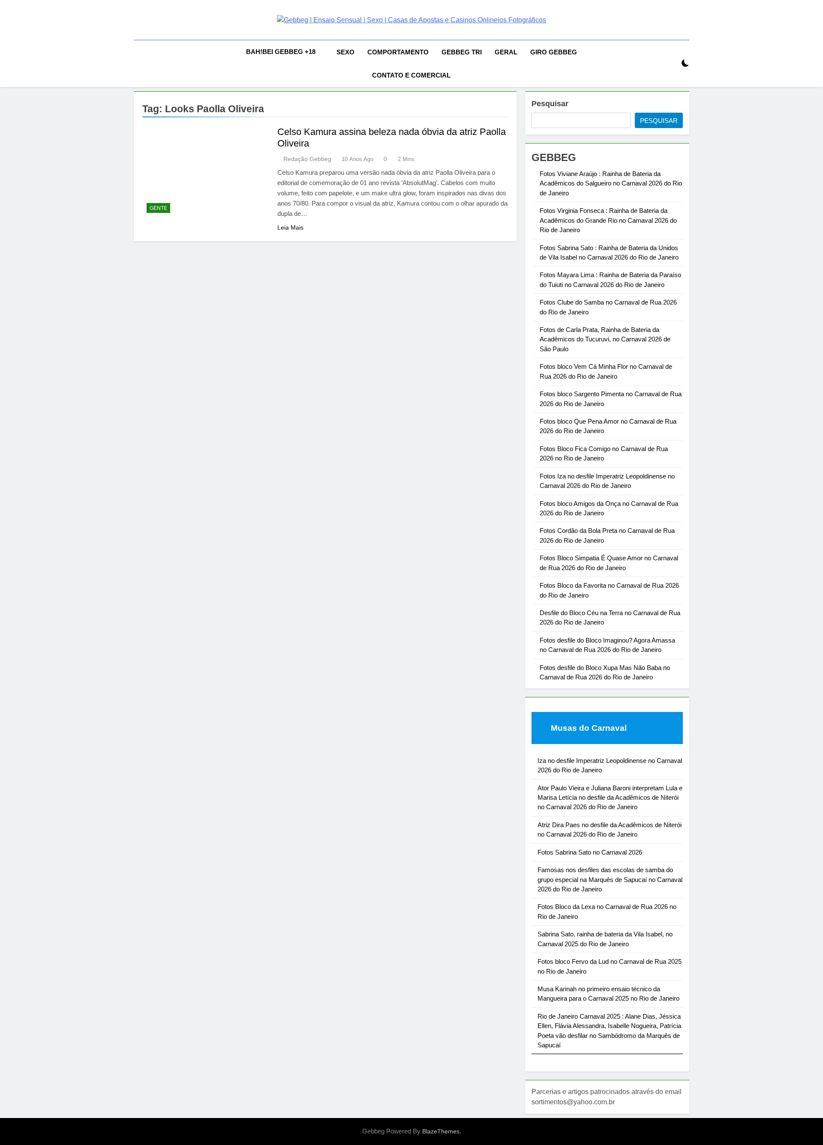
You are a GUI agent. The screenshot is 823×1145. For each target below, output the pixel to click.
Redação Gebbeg (307, 158)
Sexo (345, 52)
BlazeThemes (441, 1131)
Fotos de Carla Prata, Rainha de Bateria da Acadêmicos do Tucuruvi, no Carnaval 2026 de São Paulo (605, 339)
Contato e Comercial (411, 75)
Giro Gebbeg (553, 52)
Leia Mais (290, 227)
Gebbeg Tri (462, 52)
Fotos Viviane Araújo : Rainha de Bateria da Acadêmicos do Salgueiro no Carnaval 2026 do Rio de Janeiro (611, 183)
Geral (506, 52)
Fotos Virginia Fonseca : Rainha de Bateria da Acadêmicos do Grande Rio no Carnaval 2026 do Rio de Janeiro (608, 220)
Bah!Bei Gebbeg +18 (280, 51)
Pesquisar (550, 103)
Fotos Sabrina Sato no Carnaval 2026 (590, 852)
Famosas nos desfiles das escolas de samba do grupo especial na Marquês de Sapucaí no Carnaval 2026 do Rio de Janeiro (610, 879)
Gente (158, 208)
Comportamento (398, 52)
